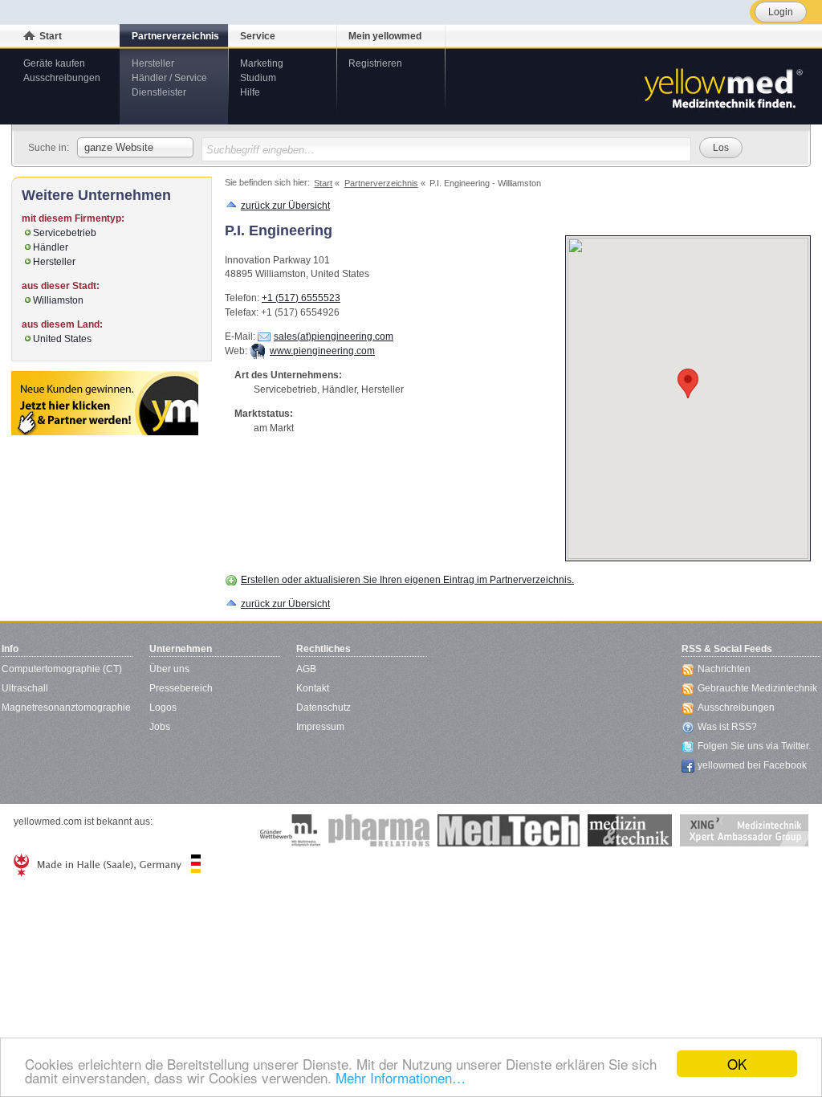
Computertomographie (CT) (62, 669)
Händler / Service (169, 78)
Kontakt (312, 688)
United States (62, 339)
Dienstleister (159, 92)
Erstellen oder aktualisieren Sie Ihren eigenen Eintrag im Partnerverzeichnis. (407, 579)
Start (50, 36)
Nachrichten (724, 669)
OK (737, 1064)
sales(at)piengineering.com (333, 336)
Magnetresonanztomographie (66, 707)
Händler (50, 247)
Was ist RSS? (727, 726)
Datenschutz (323, 707)
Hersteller (153, 63)
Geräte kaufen (54, 63)
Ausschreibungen (61, 78)
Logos (163, 707)
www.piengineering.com (322, 351)
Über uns (169, 669)
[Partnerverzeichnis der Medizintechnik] (104, 403)
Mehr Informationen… (401, 1077)
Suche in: (48, 147)
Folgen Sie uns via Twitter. (754, 746)
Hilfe (250, 92)
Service (257, 36)
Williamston (58, 300)
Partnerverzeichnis (175, 36)
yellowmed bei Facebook (752, 765)
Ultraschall (25, 688)
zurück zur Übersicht (285, 205)
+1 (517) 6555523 (301, 298)
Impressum (320, 726)
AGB (306, 669)
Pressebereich (181, 688)
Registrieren (375, 63)
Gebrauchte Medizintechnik (757, 688)
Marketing (261, 63)
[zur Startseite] (722, 86)
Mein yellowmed (384, 36)
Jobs (159, 726)
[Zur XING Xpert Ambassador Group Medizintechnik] (744, 830)
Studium (258, 78)
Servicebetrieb (64, 233)
